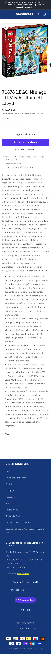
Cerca (8, 471)
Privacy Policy (12, 509)
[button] (6, 14)
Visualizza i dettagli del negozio (19, 167)
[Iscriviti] (40, 590)
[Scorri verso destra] (32, 83)
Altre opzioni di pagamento (25, 149)
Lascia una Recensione (16, 477)
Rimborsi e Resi (13, 516)
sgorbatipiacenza (20, 649)
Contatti (9, 484)
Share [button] (7, 434)
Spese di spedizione (20, 114)
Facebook (10, 497)
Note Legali (11, 503)
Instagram (10, 490)
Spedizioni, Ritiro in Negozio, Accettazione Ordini (25, 531)
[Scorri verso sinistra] (19, 83)
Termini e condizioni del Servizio (20, 522)
